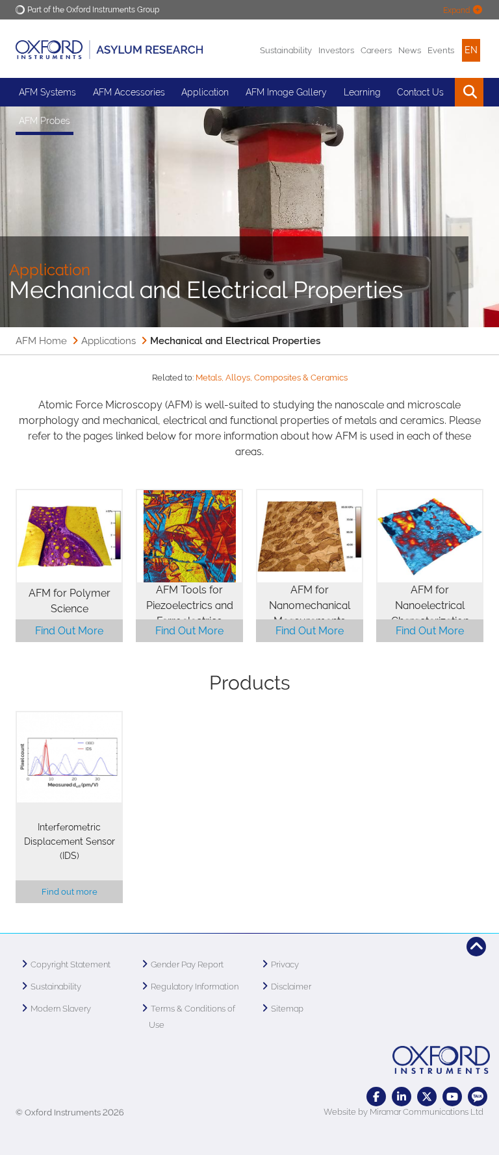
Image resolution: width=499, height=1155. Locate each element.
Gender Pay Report (187, 964)
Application (205, 92)
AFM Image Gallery (286, 92)
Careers (376, 50)
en (471, 50)
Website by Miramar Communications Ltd (403, 1112)
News (409, 50)
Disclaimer (291, 986)
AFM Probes (44, 121)
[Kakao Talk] (477, 1096)
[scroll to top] (476, 946)
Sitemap (287, 1008)
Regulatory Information (194, 986)
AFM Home (41, 341)
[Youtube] (452, 1096)
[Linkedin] (401, 1096)
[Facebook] (376, 1096)
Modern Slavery (61, 1008)
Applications (108, 341)
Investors (336, 50)
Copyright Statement (70, 964)
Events (441, 50)
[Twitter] (427, 1096)
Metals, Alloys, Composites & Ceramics (272, 377)
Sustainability (286, 50)
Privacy (285, 964)
